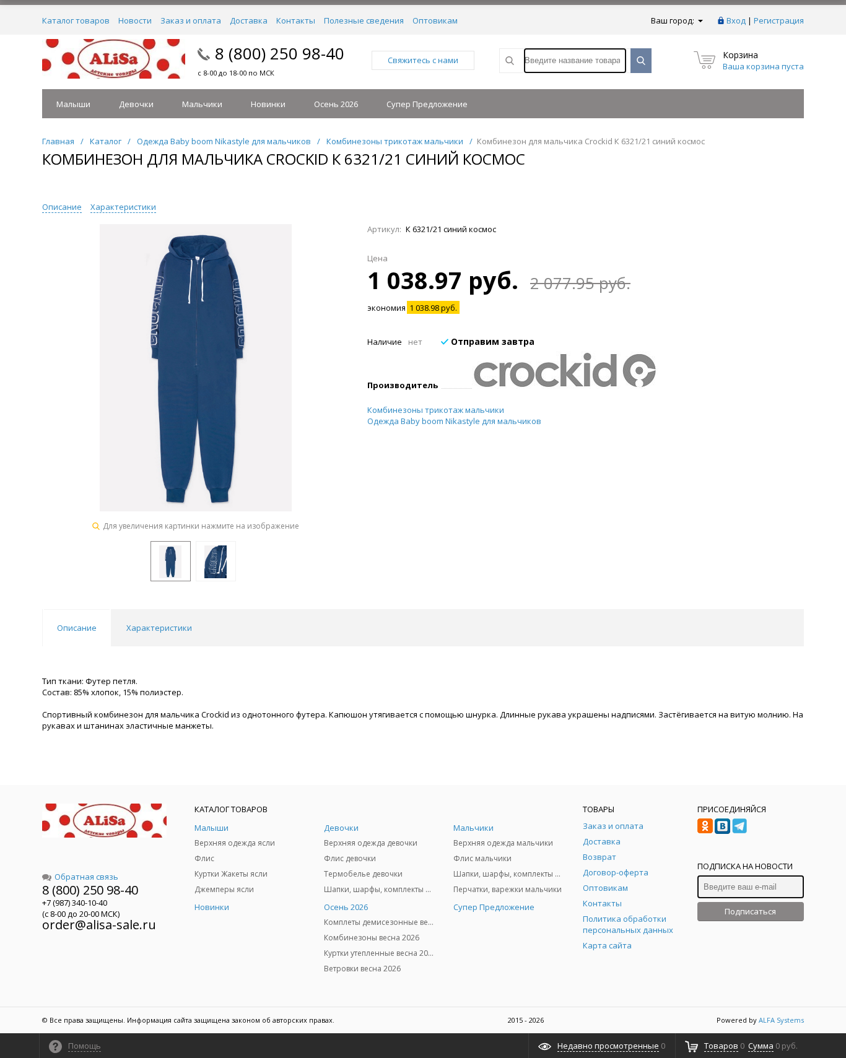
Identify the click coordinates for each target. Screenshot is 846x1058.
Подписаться (750, 911)
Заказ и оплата (190, 20)
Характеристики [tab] (159, 627)
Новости (135, 20)
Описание (62, 206)
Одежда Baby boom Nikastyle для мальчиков (454, 421)
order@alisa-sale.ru (99, 924)
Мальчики (202, 104)
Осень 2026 (336, 104)
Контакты (295, 20)
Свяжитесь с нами (423, 60)
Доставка (249, 20)
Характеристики (123, 206)
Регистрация (779, 20)
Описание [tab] (77, 627)
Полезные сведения (364, 20)
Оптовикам (435, 20)
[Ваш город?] (699, 20)
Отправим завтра (491, 341)
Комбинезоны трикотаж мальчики (435, 409)
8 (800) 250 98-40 (279, 53)
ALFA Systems (781, 1020)
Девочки (136, 104)
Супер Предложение (427, 104)
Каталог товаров (76, 20)
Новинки (268, 104)
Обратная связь (86, 876)
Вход (736, 20)
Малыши (73, 104)
